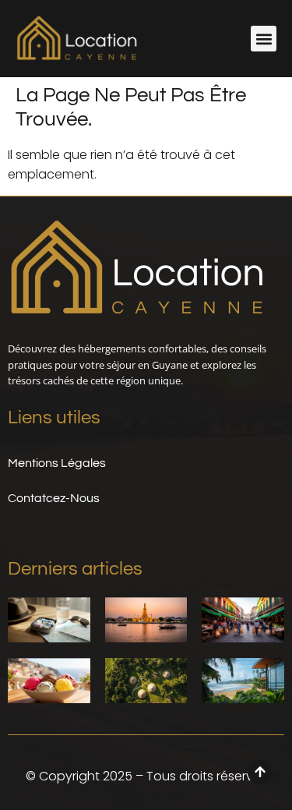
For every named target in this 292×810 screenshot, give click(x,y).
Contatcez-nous (54, 498)
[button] (263, 38)
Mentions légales (57, 463)
